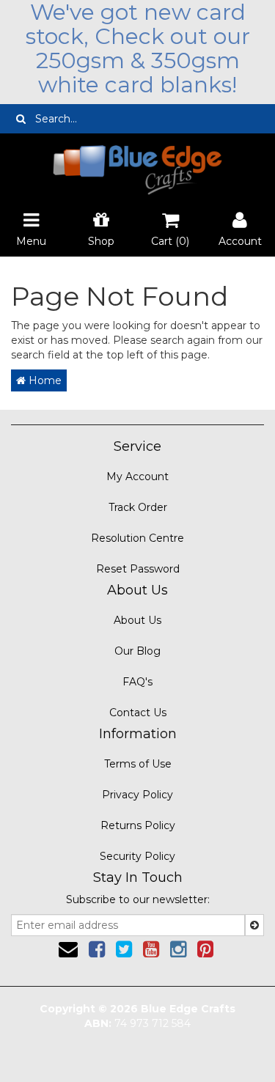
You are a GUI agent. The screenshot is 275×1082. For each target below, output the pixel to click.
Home (44, 380)
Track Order (138, 507)
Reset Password (138, 568)
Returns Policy (137, 825)
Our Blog (137, 651)
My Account (137, 476)
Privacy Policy (137, 794)
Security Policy (137, 856)
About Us (137, 620)
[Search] (21, 119)
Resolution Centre (137, 538)
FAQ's (137, 681)
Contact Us (137, 712)
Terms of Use (138, 763)
